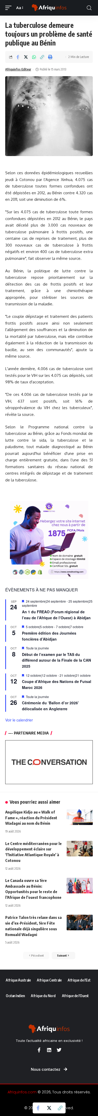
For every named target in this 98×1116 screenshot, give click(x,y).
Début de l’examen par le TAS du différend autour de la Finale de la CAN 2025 (56, 660)
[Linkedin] (49, 1050)
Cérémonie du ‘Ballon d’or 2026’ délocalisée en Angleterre (50, 705)
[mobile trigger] (9, 7)
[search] (89, 8)
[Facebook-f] (39, 1050)
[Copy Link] (42, 57)
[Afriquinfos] (49, 8)
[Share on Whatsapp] (34, 57)
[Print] (50, 57)
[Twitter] (59, 1050)
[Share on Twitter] (26, 57)
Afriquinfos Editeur (18, 69)
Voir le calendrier (19, 720)
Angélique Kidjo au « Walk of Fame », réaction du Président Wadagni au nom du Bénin (31, 818)
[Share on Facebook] (17, 57)
